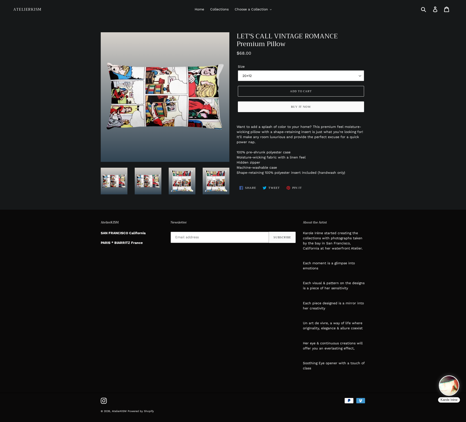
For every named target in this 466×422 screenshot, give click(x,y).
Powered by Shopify (141, 411)
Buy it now (301, 106)
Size (241, 66)
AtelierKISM (27, 9)
